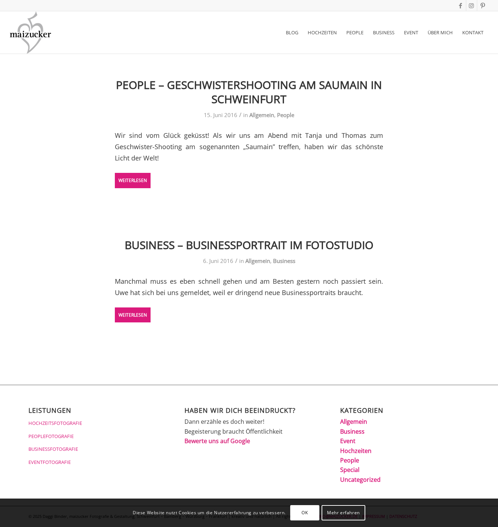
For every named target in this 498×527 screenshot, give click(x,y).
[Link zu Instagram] (471, 5)
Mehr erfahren (343, 512)
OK (304, 512)
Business (284, 260)
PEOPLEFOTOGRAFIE (51, 436)
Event (347, 441)
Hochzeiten (355, 451)
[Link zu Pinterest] (482, 5)
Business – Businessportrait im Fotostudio (249, 244)
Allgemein (261, 115)
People (285, 115)
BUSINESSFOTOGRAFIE (53, 449)
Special (349, 470)
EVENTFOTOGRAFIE (49, 462)
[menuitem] (292, 32)
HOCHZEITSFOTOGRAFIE (55, 423)
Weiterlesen (132, 180)
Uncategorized (360, 480)
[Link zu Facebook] (460, 5)
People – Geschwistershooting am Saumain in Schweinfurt (249, 91)
